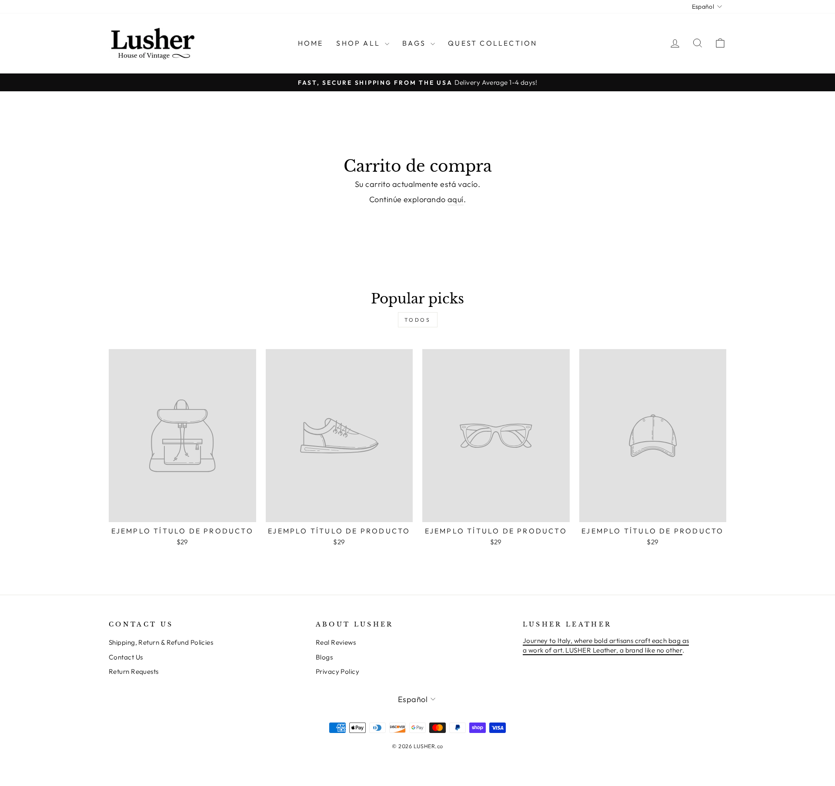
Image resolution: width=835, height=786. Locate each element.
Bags (415, 43)
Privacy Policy (337, 671)
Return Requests (134, 671)
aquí (456, 199)
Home (311, 43)
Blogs (324, 657)
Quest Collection (492, 43)
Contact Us (126, 657)
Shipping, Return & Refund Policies (161, 642)
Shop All (359, 43)
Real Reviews (336, 642)
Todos (417, 319)
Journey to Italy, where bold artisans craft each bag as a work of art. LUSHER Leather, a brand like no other (606, 645)
